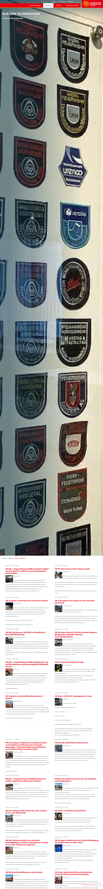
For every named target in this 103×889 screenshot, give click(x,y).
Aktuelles (10, 558)
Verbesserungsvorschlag (89, 885)
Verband (48, 5)
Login (71, 1)
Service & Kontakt (72, 5)
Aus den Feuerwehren (19, 558)
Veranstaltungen (35, 5)
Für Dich (58, 5)
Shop (54, 1)
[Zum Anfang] (99, 885)
